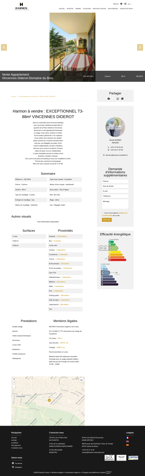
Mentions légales (58, 472)
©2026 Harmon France (42, 472)
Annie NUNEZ (115, 140)
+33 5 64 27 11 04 (88, 450)
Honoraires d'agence (72, 472)
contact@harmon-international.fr (93, 452)
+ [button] (14, 379)
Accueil (13, 96)
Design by (108, 472)
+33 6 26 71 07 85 (116, 150)
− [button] (14, 382)
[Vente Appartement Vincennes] (72, 47)
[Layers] (81, 380)
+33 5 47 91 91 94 (116, 147)
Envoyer (106, 220)
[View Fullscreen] (14, 386)
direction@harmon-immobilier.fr (117, 155)
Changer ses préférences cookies (94, 472)
